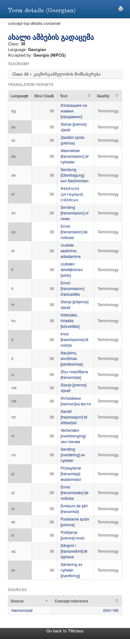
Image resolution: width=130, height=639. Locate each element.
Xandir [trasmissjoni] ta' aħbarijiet (74, 416)
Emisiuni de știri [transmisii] (74, 508)
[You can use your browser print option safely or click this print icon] (120, 8)
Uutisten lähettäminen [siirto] (72, 269)
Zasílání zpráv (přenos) (73, 139)
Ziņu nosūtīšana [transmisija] (74, 374)
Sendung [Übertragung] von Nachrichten (75, 175)
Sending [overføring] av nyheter (73, 454)
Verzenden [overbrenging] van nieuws (73, 435)
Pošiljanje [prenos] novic (73, 534)
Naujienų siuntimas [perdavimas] (72, 358)
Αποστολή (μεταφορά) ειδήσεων (72, 193)
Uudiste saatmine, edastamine (71, 250)
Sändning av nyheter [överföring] (71, 570)
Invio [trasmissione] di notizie (74, 339)
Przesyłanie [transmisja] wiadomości (71, 473)
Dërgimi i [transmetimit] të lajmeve (74, 551)
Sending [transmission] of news (74, 212)
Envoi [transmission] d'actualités (72, 288)
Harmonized (21, 610)
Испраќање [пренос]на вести (76, 400)
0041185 (111, 610)
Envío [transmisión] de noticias (74, 231)
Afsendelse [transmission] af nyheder (74, 156)
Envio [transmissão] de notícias (75, 492)
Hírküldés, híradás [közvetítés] (70, 320)
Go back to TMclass (65, 631)
